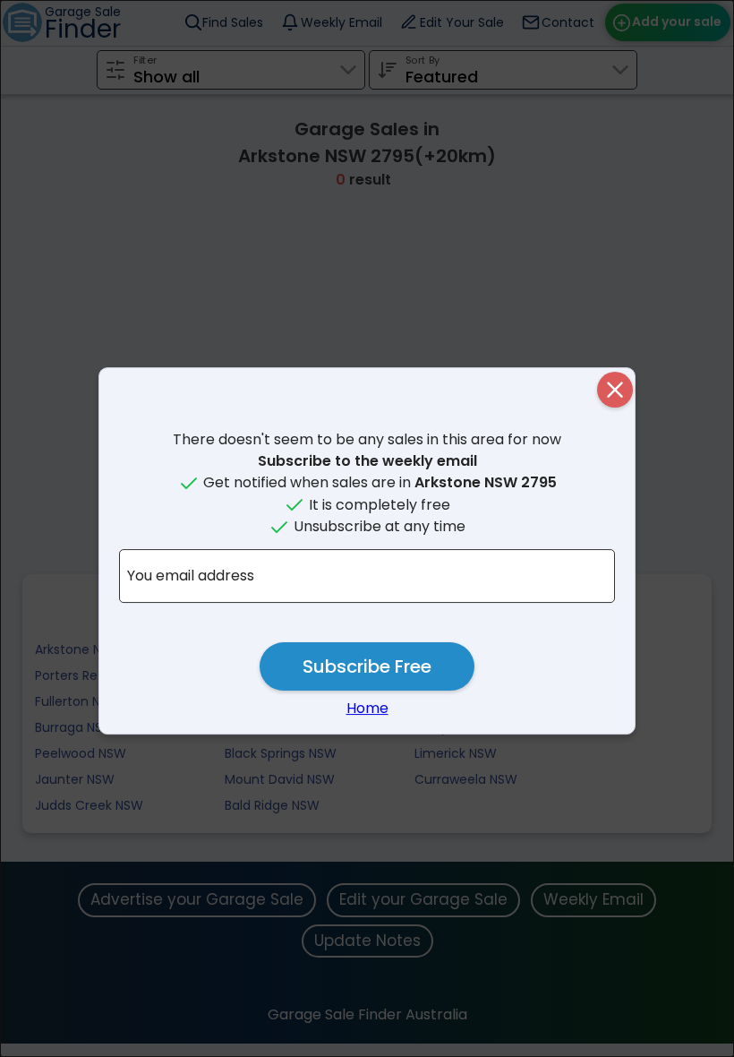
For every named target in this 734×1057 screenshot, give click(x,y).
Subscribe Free (367, 666)
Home (367, 708)
